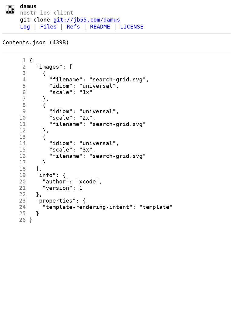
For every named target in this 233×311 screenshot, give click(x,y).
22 (14, 194)
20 (14, 181)
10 (14, 117)
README (100, 26)
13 (14, 137)
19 (14, 175)
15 (14, 149)
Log (25, 26)
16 (14, 156)
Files (48, 26)
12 (14, 130)
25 (14, 213)
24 (14, 207)
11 (14, 124)
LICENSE (132, 26)
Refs (73, 26)
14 (14, 143)
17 (14, 162)
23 (14, 200)
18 (14, 169)
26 (14, 220)
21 (14, 188)
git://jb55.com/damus (86, 19)
